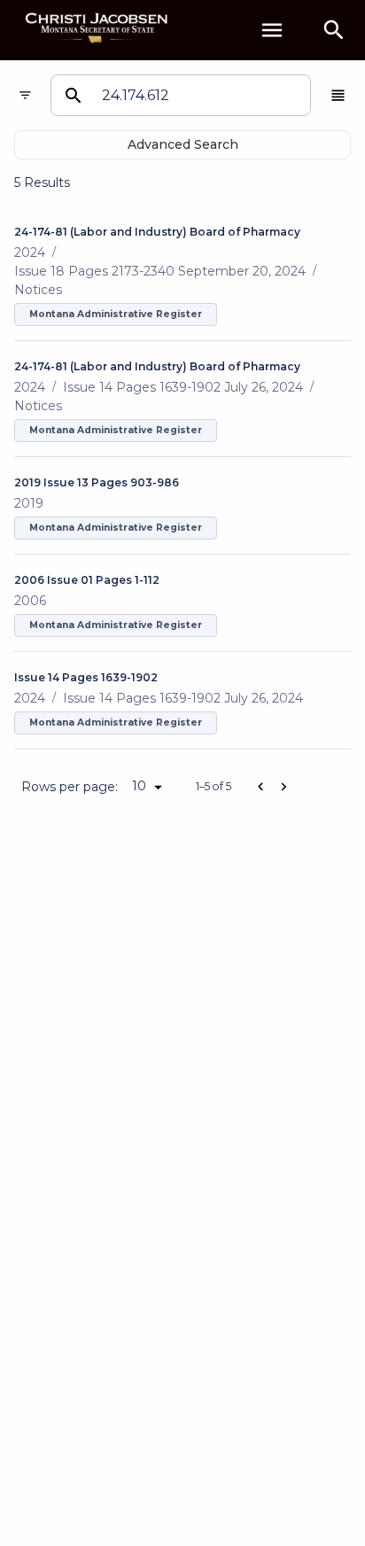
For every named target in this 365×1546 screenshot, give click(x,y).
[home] (97, 29)
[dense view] (338, 95)
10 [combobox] (139, 786)
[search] (334, 30)
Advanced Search (183, 144)
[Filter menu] (25, 95)
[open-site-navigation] (272, 30)
